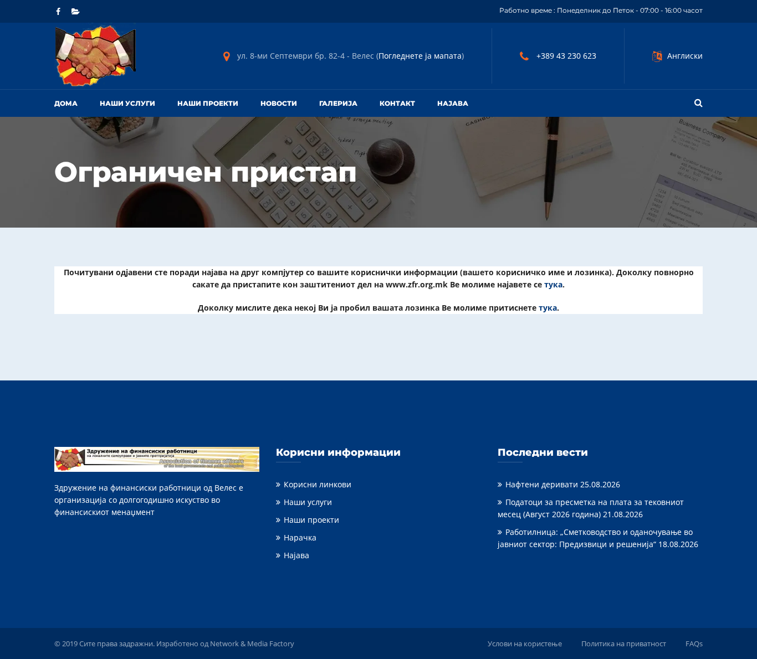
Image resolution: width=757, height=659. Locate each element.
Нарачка (300, 537)
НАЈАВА (452, 103)
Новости (278, 103)
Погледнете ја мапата (420, 55)
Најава (296, 555)
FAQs (694, 643)
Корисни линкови (317, 484)
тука (553, 284)
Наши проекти (207, 103)
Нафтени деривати (541, 484)
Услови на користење (525, 643)
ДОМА (66, 103)
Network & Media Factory (252, 643)
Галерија (338, 103)
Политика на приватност (623, 643)
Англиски (685, 55)
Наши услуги (127, 103)
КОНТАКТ (397, 103)
